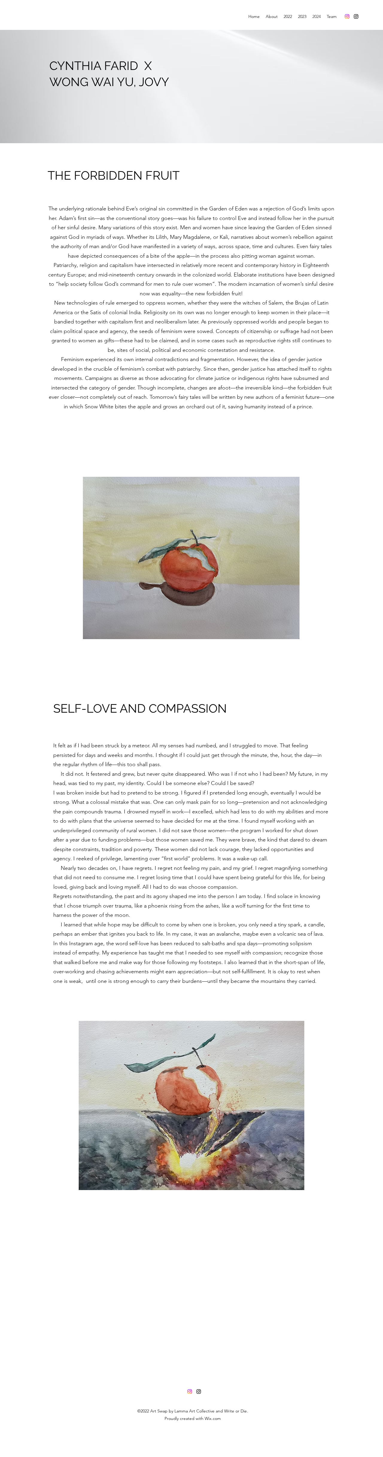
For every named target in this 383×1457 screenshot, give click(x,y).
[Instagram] (347, 16)
